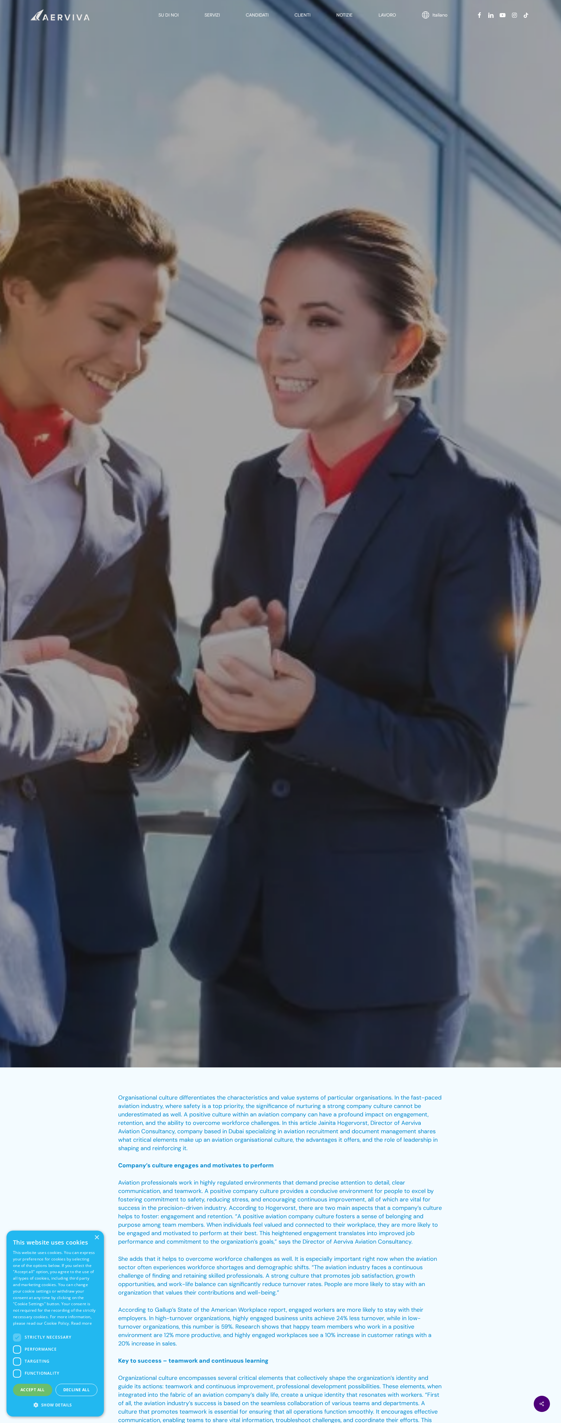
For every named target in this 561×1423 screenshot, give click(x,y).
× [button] (96, 1237)
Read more (81, 1323)
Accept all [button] (32, 1390)
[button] (55, 1405)
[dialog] (55, 1324)
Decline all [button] (76, 1390)
